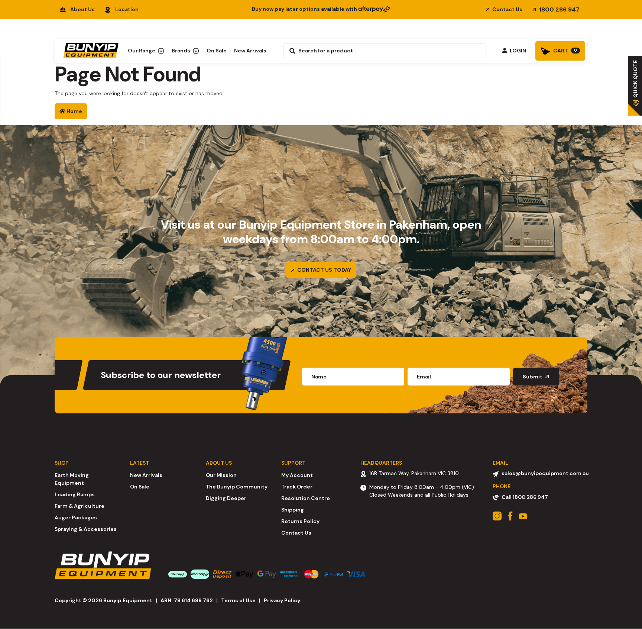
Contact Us (506, 9)
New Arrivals (250, 50)
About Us (82, 9)
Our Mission (221, 475)
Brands (181, 50)
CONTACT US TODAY (323, 270)
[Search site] (290, 50)
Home (73, 111)
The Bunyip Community (237, 486)
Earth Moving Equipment (72, 479)
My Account (297, 475)
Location (127, 9)
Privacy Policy (282, 600)
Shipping (292, 509)
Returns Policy (300, 521)
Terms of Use (238, 600)
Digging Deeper (226, 498)
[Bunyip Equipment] (89, 48)
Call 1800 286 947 (525, 497)
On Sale (217, 50)
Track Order (296, 486)
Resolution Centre (305, 498)
